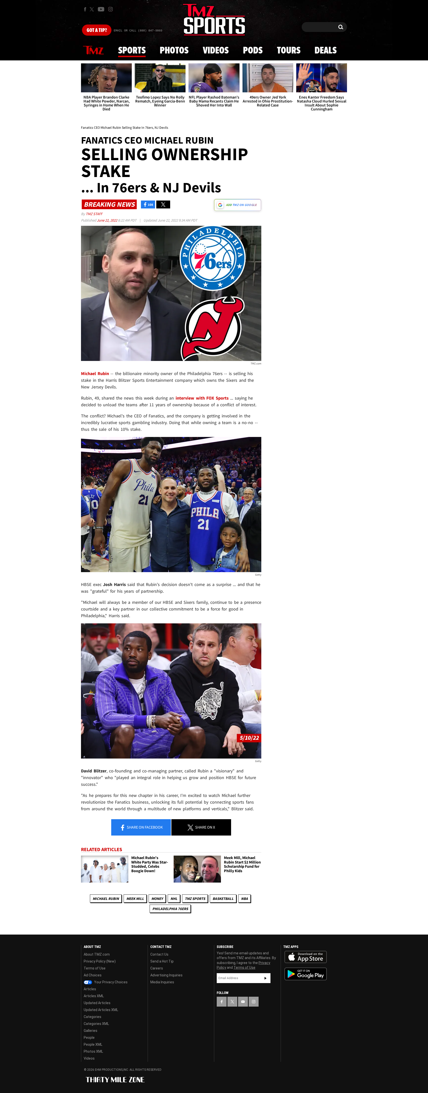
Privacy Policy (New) (100, 961)
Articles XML (94, 996)
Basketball (223, 898)
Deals (326, 51)
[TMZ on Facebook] (85, 9)
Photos (174, 51)
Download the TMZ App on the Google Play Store (306, 974)
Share (144, 827)
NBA (244, 898)
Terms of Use (95, 968)
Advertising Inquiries (166, 975)
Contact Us (159, 954)
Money (157, 898)
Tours (288, 51)
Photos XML (93, 1051)
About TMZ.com (97, 954)
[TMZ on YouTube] (243, 1002)
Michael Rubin (106, 898)
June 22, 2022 (107, 220)
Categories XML (96, 1024)
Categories (92, 1017)
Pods (253, 51)
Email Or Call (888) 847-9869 (138, 30)
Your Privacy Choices (110, 982)
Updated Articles (97, 1003)
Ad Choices (93, 975)
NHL (173, 898)
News (93, 50)
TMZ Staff (94, 213)
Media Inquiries (162, 982)
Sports (132, 51)
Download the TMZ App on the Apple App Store (306, 957)
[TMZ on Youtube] (101, 9)
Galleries (90, 1031)
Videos (216, 51)
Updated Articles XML (101, 1010)
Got (97, 30)
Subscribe (265, 978)
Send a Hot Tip (162, 961)
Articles (90, 989)
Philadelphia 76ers (170, 908)
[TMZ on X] (92, 9)
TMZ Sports (195, 898)
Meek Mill (135, 898)
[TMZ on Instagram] (110, 9)
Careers (156, 968)
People (89, 1038)
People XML (93, 1044)
